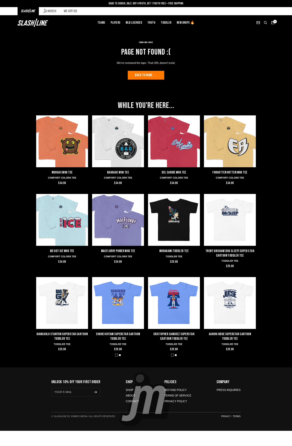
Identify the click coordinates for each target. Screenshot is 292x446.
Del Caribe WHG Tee (174, 172)
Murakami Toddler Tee (174, 251)
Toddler (166, 23)
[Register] (95, 392)
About (130, 395)
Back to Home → (146, 75)
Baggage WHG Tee (118, 172)
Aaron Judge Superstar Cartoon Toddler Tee (230, 336)
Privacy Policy (175, 401)
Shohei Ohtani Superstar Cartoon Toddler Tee (118, 336)
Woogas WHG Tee (62, 172)
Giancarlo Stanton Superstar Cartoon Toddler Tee (62, 336)
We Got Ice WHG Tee (62, 251)
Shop (129, 390)
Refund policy (175, 390)
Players (115, 23)
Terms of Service (177, 395)
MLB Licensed (134, 23)
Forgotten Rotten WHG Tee (229, 172)
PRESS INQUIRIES (229, 390)
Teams (101, 23)
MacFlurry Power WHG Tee (118, 251)
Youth (151, 23)
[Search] (265, 22)
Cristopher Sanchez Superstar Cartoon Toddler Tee (173, 336)
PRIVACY (226, 416)
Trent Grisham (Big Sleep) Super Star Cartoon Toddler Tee (229, 253)
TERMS (237, 416)
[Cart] (272, 22)
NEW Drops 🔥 (185, 23)
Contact (132, 401)
